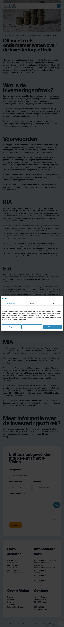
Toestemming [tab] (11, 303)
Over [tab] (52, 303)
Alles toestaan (52, 327)
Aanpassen (31, 327)
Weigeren (11, 327)
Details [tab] (32, 303)
